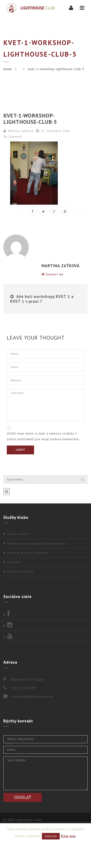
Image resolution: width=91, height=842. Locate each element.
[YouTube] (45, 636)
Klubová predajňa (20, 571)
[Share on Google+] (54, 211)
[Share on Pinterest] (65, 211)
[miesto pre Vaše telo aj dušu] (29, 8)
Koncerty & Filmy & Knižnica (28, 553)
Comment (14, 137)
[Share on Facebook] (33, 211)
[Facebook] (45, 614)
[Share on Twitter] (43, 211)
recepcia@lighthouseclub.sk (32, 696)
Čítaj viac (68, 836)
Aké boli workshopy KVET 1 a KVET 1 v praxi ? (42, 299)
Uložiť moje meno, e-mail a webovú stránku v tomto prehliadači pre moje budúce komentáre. (43, 436)
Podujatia (14, 562)
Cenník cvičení (17, 534)
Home (7, 69)
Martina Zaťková (20, 131)
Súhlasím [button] (50, 836)
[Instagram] (45, 625)
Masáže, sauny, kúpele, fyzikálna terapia (36, 543)
